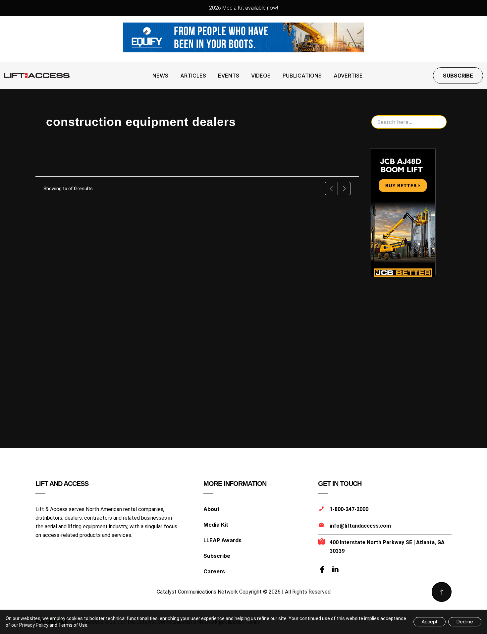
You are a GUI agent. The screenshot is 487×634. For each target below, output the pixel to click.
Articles (193, 75)
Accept (429, 621)
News (160, 75)
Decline (465, 621)
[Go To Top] (442, 592)
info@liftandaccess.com (360, 526)
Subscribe (458, 75)
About (211, 509)
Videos (261, 75)
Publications (302, 75)
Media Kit (215, 524)
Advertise (348, 75)
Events (228, 75)
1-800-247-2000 (349, 509)
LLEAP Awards (222, 540)
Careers (214, 571)
